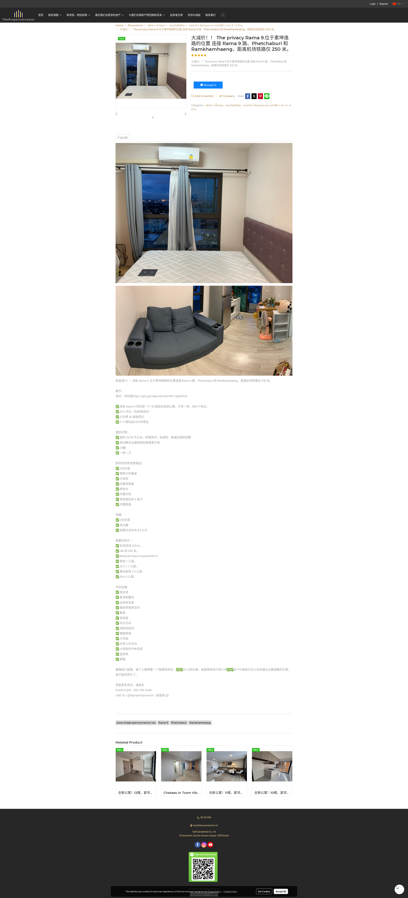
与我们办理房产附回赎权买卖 (146, 15)
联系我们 (210, 15)
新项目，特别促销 (77, 15)
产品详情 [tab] (122, 137)
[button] (223, 15)
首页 (40, 15)
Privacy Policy (214, 891)
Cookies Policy (230, 891)
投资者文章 (176, 15)
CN (398, 3)
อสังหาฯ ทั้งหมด (214, 105)
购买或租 (53, 15)
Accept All (281, 891)
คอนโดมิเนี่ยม (234, 105)
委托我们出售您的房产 (108, 15)
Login (372, 3)
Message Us (210, 85)
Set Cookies (264, 891)
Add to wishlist (204, 95)
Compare (228, 95)
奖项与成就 (194, 15)
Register (383, 3)
